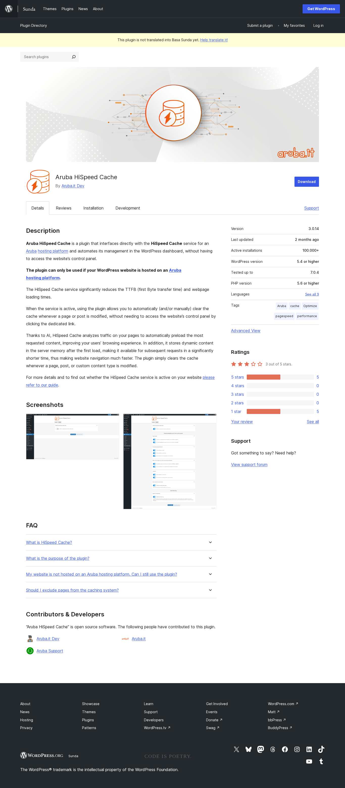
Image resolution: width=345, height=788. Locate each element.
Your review (242, 421)
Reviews (63, 208)
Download (307, 181)
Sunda (73, 756)
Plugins (88, 720)
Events (211, 712)
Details (37, 208)
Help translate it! (214, 40)
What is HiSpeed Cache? (49, 542)
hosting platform (53, 250)
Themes (89, 712)
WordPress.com (283, 704)
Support (311, 208)
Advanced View (245, 330)
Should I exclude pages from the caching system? (72, 590)
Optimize (310, 306)
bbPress (277, 720)
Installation (93, 208)
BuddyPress (280, 728)
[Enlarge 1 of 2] (112, 420)
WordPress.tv (157, 728)
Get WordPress (321, 9)
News (25, 712)
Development (127, 208)
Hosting (26, 720)
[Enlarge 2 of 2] (209, 420)
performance (307, 316)
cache (294, 306)
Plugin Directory (33, 25)
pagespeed (284, 316)
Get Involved (217, 704)
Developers (154, 720)
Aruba (31, 250)
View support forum (249, 464)
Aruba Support (50, 650)
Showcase (91, 704)
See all (313, 421)
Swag (213, 728)
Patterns (89, 728)
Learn (148, 704)
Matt (274, 712)
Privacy (26, 728)
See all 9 (312, 294)
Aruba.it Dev (73, 185)
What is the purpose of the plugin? (57, 558)
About (25, 704)
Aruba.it (139, 638)
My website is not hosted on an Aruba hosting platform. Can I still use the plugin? (101, 574)
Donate (214, 720)
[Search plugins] (74, 57)
